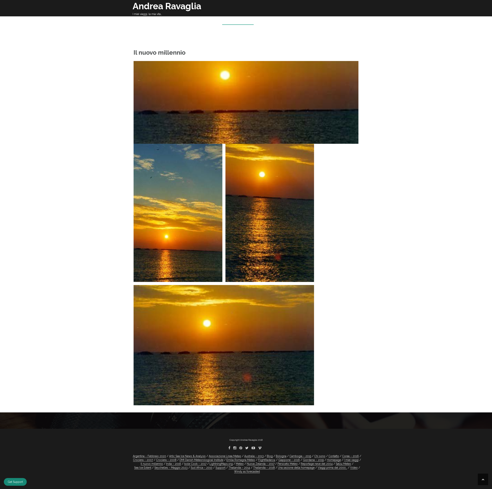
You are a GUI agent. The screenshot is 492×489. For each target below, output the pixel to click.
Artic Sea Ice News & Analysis (187, 456)
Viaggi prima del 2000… (332, 467)
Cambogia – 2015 (300, 456)
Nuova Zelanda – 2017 (260, 463)
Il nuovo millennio (238, 21)
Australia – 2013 (254, 456)
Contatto (333, 456)
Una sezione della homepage (296, 467)
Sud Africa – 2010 (201, 467)
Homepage (208, 21)
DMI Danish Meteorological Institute (201, 459)
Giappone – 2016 (289, 459)
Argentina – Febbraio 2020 (149, 456)
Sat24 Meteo (343, 463)
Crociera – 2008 (166, 459)
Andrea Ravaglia (167, 6)
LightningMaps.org (221, 463)
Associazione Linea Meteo (225, 456)
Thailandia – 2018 (264, 467)
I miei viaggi (308, 21)
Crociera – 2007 (143, 459)
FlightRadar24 (266, 459)
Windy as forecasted (247, 471)
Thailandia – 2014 (239, 467)
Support (220, 467)
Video (354, 467)
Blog (270, 456)
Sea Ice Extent (142, 467)
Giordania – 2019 (313, 459)
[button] (353, 21)
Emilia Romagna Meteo (240, 459)
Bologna (265, 21)
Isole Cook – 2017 (195, 463)
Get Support (15, 481)
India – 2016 (173, 463)
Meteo (335, 21)
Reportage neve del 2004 (317, 463)
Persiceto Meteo (288, 463)
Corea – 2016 (350, 456)
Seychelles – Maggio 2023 (171, 467)
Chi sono (285, 21)
